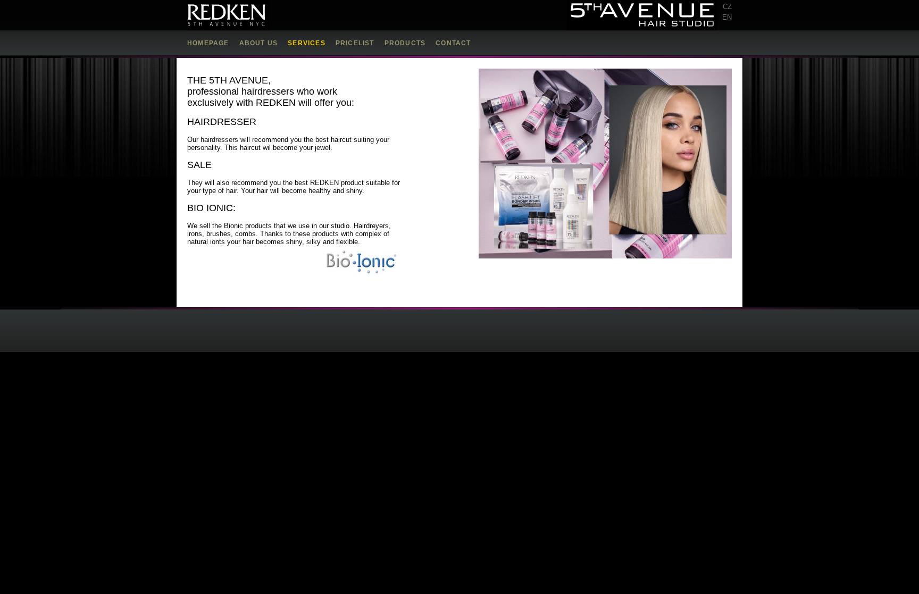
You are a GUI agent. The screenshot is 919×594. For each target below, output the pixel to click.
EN (727, 17)
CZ (727, 7)
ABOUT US (258, 43)
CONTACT (453, 43)
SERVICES (306, 43)
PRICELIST (355, 43)
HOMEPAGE (208, 43)
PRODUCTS (405, 43)
